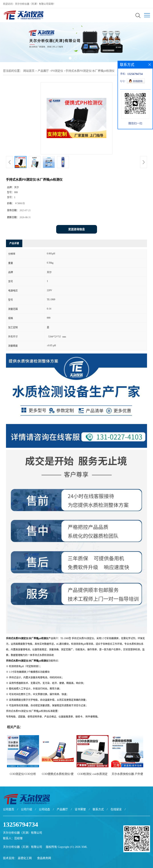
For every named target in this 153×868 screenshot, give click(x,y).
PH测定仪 (57, 70)
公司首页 (8, 809)
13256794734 (20, 824)
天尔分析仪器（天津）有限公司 (22, 846)
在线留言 (116, 809)
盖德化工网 (25, 858)
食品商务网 (44, 858)
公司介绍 (26, 809)
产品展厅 (43, 70)
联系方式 (98, 809)
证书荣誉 (80, 809)
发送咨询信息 (76, 229)
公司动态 (44, 809)
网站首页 (28, 70)
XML (84, 846)
